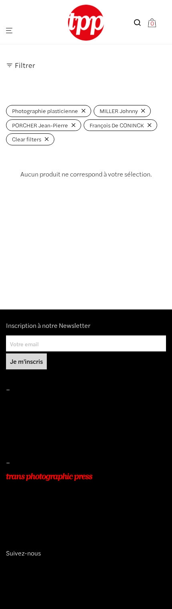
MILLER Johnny (119, 111)
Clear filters (26, 139)
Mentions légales (27, 404)
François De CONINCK (117, 125)
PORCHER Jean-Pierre (40, 125)
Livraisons (18, 426)
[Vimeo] (15, 567)
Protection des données (35, 438)
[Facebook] (21, 567)
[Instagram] (9, 567)
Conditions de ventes (32, 415)
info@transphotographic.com (43, 522)
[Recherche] (140, 22)
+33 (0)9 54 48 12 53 (33, 511)
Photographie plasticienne (45, 111)
